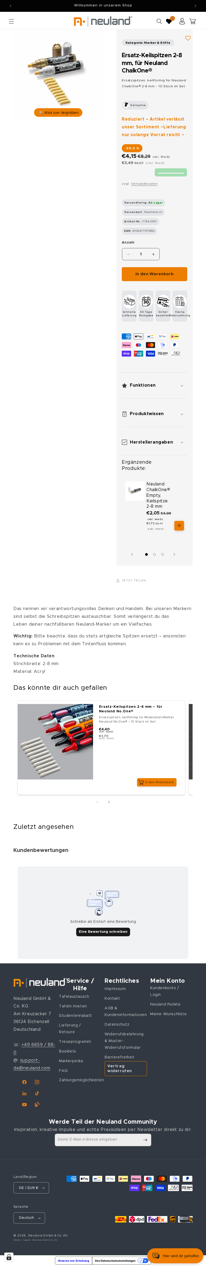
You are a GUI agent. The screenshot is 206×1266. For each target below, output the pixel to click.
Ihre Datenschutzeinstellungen (115, 1260)
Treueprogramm (75, 1042)
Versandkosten (144, 183)
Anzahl (128, 242)
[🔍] (58, 74)
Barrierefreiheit (120, 1057)
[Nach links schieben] (133, 554)
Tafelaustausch (74, 997)
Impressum (115, 989)
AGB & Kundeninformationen (126, 1011)
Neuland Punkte (165, 1004)
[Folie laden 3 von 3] (163, 554)
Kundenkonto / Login (164, 991)
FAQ (63, 1071)
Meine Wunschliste (168, 1014)
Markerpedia (71, 1061)
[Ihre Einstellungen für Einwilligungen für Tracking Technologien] (8, 1257)
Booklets (67, 1051)
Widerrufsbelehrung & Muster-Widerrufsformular (124, 1041)
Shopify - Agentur (22, 1240)
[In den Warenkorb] (179, 526)
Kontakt (112, 998)
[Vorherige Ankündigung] (10, 6)
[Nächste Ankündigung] (195, 6)
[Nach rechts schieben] (176, 554)
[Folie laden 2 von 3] (154, 554)
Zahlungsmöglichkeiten (81, 1080)
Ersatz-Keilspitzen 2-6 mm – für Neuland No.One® (131, 709)
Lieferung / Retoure (70, 1029)
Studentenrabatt (75, 1016)
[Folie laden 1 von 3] (146, 554)
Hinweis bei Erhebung (73, 1260)
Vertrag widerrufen (119, 1068)
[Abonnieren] (145, 1140)
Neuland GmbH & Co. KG (48, 1235)
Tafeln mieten (73, 1006)
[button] (11, 21)
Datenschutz (117, 1024)
